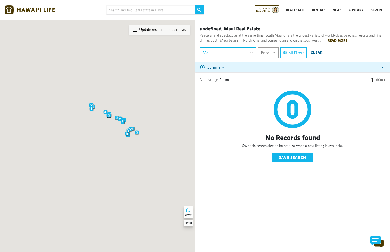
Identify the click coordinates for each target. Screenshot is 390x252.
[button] (105, 112)
